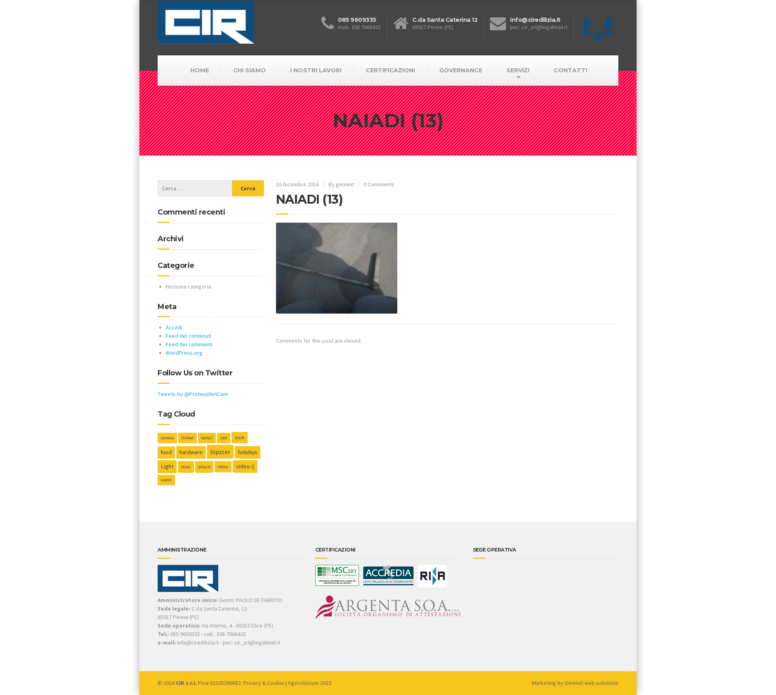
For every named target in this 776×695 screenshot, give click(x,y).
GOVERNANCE (460, 70)
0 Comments (379, 184)
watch (166, 479)
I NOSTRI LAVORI (316, 70)
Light (167, 466)
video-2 (245, 466)
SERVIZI (517, 70)
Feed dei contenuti (188, 335)
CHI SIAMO (249, 70)
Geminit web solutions (591, 683)
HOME (199, 70)
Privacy (252, 683)
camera (167, 437)
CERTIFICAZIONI (390, 70)
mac (186, 466)
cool (223, 437)
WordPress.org (184, 352)
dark (240, 437)
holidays (247, 452)
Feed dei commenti (189, 344)
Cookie (275, 683)
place (204, 466)
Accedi (174, 327)
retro (223, 466)
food (166, 452)
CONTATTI (570, 70)
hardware (190, 452)
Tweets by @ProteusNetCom (193, 394)
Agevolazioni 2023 (309, 683)
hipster (220, 452)
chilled (187, 437)
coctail (207, 437)
